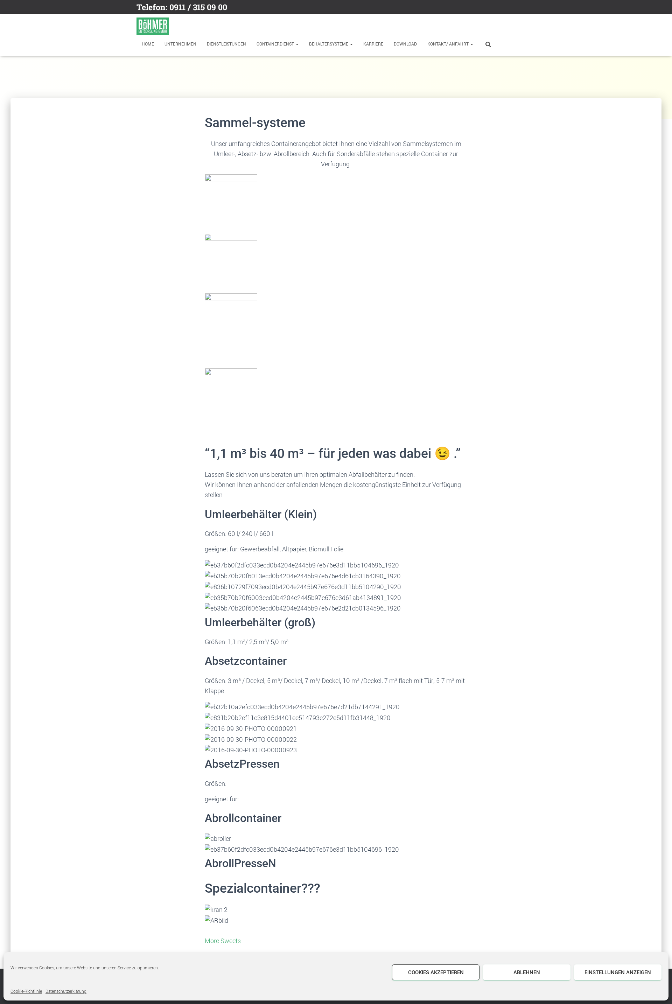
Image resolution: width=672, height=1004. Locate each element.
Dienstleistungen (226, 44)
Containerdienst (276, 44)
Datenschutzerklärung (66, 991)
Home (148, 44)
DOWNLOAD (405, 44)
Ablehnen (526, 972)
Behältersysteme (329, 44)
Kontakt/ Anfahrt (448, 44)
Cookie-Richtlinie (26, 991)
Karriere (373, 44)
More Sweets (223, 940)
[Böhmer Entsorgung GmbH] (152, 26)
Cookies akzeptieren (436, 972)
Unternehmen (180, 44)
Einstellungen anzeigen (617, 972)
